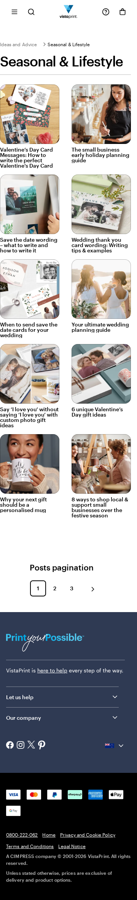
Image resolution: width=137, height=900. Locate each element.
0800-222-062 (22, 834)
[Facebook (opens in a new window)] (10, 746)
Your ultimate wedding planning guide (100, 327)
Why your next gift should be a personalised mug (23, 505)
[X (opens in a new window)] (31, 745)
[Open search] (31, 11)
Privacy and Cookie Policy (87, 834)
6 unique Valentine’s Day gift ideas (97, 412)
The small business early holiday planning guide (100, 155)
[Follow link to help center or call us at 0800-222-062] (105, 11)
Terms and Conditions (30, 846)
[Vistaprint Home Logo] (69, 11)
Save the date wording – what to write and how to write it (28, 245)
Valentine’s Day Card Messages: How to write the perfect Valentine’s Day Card (26, 157)
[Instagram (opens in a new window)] (20, 746)
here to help (52, 670)
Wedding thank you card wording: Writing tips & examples (100, 245)
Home (48, 834)
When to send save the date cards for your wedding (28, 330)
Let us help (19, 697)
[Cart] (122, 11)
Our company (23, 717)
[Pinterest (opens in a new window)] (42, 745)
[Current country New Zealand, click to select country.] (115, 746)
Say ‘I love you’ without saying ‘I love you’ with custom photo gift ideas (29, 417)
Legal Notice (71, 846)
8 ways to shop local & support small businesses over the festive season (100, 507)
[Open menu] (14, 12)
